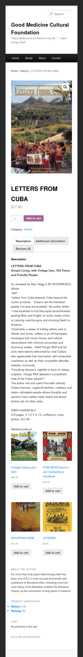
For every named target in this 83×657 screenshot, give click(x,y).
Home (15, 58)
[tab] (23, 241)
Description (23, 241)
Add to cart (33, 218)
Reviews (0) (23, 249)
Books (29, 58)
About (42, 58)
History (24, 71)
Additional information (50, 241)
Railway (16, 611)
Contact (56, 58)
